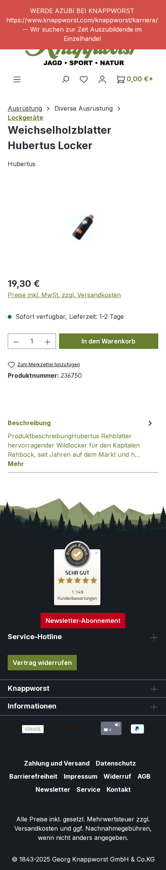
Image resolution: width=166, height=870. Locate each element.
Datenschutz (116, 763)
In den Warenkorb (108, 341)
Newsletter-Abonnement (83, 620)
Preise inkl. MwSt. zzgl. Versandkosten (64, 295)
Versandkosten (36, 828)
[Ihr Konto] (102, 79)
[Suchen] (65, 79)
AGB (144, 776)
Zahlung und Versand (57, 763)
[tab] (81, 443)
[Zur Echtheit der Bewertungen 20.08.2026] (77, 603)
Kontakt (119, 789)
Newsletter (53, 789)
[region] (83, 24)
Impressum (80, 776)
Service (88, 789)
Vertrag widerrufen (42, 662)
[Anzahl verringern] (16, 341)
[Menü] (17, 79)
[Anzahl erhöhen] (48, 341)
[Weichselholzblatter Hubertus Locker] (82, 227)
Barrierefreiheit (33, 776)
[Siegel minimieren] (96, 553)
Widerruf (117, 776)
